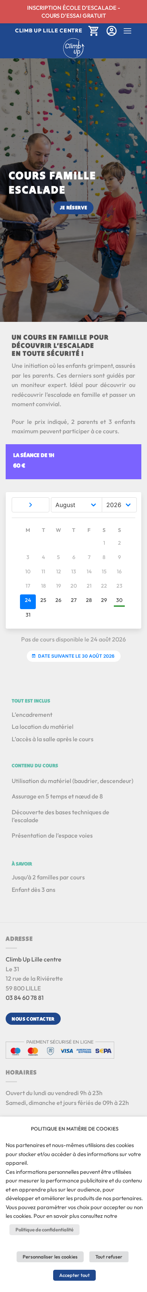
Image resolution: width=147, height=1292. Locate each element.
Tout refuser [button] (108, 1257)
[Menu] (127, 30)
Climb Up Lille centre (33, 959)
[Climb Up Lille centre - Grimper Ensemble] (73, 48)
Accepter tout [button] (74, 1275)
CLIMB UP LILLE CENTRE (49, 30)
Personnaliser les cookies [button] (50, 1257)
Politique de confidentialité (44, 1229)
